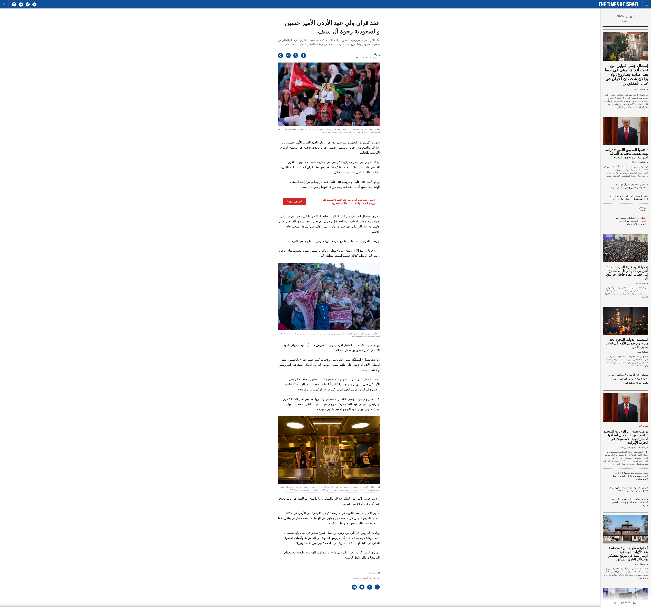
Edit (356, 58)
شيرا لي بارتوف (639, 564)
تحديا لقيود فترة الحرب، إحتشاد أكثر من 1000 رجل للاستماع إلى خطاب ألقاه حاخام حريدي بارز (626, 272)
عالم (375, 578)
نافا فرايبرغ (640, 162)
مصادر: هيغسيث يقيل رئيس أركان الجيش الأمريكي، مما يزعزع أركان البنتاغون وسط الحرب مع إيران (630, 476)
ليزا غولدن (641, 352)
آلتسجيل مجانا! (294, 201)
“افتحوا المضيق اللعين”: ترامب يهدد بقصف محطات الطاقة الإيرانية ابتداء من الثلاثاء (626, 153)
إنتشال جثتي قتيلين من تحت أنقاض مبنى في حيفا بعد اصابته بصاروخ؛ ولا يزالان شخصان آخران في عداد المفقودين (626, 74)
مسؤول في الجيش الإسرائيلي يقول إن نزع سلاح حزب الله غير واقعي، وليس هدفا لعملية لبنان (628, 378)
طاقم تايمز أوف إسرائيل (636, 447)
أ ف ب (373, 54)
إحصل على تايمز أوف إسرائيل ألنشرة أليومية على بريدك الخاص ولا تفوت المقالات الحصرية (348, 201)
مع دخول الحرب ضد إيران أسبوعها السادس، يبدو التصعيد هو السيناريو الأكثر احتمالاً (631, 221)
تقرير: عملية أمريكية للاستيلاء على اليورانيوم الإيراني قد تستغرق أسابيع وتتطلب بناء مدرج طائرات (629, 502)
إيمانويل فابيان (639, 89)
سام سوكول (640, 283)
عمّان (356, 578)
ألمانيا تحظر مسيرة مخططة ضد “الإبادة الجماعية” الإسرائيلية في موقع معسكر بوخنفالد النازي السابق (628, 553)
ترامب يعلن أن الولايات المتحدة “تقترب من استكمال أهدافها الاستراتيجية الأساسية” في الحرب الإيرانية (625, 436)
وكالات (632, 162)
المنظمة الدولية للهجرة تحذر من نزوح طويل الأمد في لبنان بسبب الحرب (627, 343)
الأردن (365, 578)
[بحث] (4, 4)
